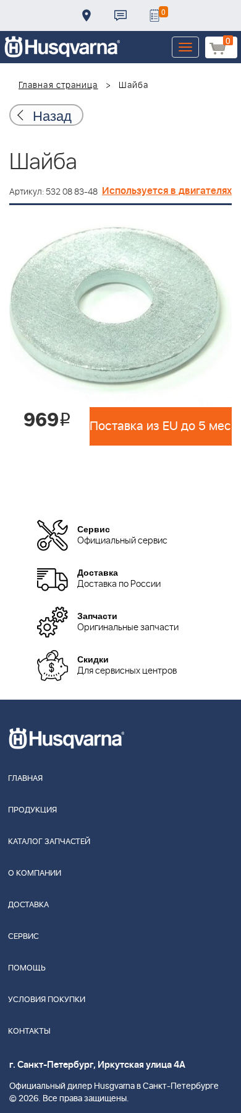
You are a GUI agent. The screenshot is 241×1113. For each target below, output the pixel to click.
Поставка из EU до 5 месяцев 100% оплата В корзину (161, 426)
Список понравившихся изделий (154, 15)
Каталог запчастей (49, 842)
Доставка (86, 15)
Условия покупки (46, 1000)
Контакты (120, 15)
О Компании (34, 873)
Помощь (27, 968)
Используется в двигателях (167, 190)
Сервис (23, 937)
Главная (25, 779)
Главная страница (58, 85)
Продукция (32, 810)
